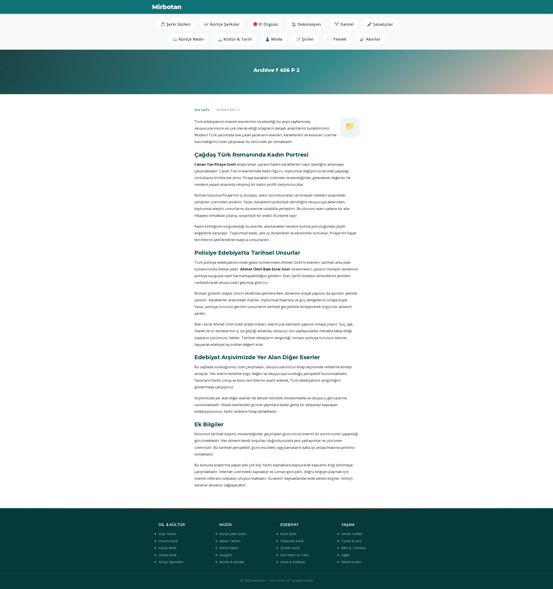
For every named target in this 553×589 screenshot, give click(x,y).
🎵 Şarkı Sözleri (175, 24)
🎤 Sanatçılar (380, 24)
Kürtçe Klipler (228, 548)
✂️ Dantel (344, 24)
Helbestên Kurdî (291, 541)
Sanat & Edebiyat (292, 562)
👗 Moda (273, 39)
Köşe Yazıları (167, 534)
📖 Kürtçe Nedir (188, 39)
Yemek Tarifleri (351, 534)
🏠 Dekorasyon (306, 24)
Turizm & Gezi (351, 541)
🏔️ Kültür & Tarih (234, 39)
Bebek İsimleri (351, 562)
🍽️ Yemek (336, 39)
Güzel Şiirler (288, 534)
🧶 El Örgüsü (265, 24)
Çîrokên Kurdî (289, 548)
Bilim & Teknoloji (353, 548)
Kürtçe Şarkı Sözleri (232, 534)
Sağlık (345, 555)
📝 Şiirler (305, 39)
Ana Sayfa (201, 110)
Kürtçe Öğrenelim (171, 562)
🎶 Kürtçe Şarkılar (221, 24)
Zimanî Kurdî (167, 555)
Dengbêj (225, 555)
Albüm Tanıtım (229, 541)
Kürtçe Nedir (167, 548)
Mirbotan (166, 7)
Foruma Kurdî (168, 541)
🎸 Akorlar (370, 39)
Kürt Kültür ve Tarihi (294, 555)
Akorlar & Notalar (231, 562)
